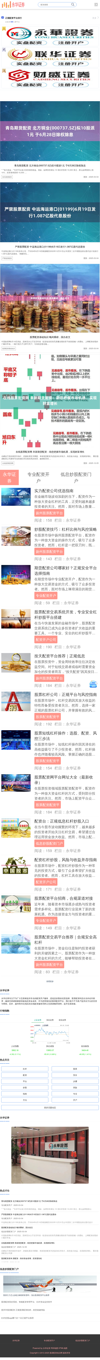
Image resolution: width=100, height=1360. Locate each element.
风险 (75, 1087)
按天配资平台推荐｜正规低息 (59, 655)
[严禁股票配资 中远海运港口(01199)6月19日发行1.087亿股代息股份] (50, 212)
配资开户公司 (46, 639)
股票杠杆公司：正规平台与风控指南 (65, 694)
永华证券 (16, 1340)
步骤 (75, 1081)
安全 (75, 1075)
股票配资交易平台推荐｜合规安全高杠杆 (65, 939)
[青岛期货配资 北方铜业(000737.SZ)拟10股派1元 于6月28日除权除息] (50, 130)
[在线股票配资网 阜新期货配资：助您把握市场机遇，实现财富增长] (50, 400)
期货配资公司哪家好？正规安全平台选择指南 (65, 570)
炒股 (25, 1087)
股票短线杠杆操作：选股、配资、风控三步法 (65, 735)
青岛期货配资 (7, 177)
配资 (25, 1075)
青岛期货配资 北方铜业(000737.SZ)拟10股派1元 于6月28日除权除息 (50, 165)
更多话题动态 (50, 1107)
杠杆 (25, 1068)
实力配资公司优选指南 (53, 490)
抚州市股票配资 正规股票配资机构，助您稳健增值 (23, 1309)
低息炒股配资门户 (49, 843)
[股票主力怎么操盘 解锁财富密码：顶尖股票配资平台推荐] (50, 1284)
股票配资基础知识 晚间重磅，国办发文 (50, 337)
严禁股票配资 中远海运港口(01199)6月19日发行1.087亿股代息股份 (50, 246)
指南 (25, 1093)
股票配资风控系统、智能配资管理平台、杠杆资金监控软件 (26, 1301)
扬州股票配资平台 (49, 512)
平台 (25, 1081)
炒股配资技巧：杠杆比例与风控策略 (65, 529)
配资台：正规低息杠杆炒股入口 (61, 821)
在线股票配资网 (7, 463)
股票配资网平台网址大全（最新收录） (63, 779)
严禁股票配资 (7, 258)
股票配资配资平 (48, 716)
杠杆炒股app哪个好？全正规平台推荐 (17, 1317)
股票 (75, 1068)
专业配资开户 (46, 595)
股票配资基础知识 (8, 348)
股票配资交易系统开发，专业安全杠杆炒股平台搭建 (65, 614)
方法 (25, 1100)
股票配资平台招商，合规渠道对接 (63, 898)
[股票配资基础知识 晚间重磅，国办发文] (50, 298)
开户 (75, 1100)
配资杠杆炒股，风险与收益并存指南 (65, 859)
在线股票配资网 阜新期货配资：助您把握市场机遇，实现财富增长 (50, 451)
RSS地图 (54, 1348)
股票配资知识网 (56, 1352)
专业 (75, 1093)
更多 (94, 17)
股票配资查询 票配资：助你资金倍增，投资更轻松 (21, 1258)
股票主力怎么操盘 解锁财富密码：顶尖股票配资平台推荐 (26, 1295)
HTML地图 (63, 1348)
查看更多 (50, 981)
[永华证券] (13, 4)
